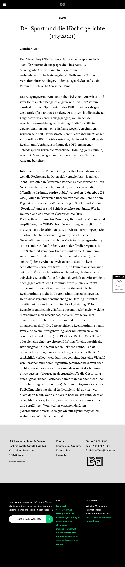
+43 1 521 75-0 (99, 441)
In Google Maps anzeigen (19, 461)
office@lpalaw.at (105, 450)
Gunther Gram (30, 49)
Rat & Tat (119, 289)
